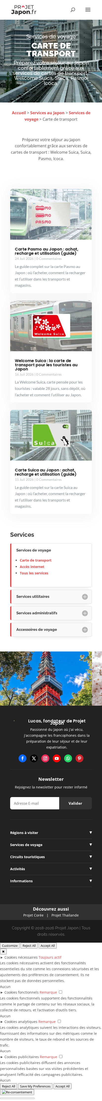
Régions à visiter (24, 832)
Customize (10, 945)
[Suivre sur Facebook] (22, 758)
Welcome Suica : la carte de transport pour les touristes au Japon (46, 365)
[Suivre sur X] (34, 758)
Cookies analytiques (20, 1021)
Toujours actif (50, 957)
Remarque (48, 992)
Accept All (48, 945)
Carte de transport (35, 560)
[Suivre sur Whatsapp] (68, 758)
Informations (21, 881)
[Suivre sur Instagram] (45, 758)
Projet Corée (33, 915)
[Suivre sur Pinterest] (79, 758)
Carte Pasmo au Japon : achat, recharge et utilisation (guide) (46, 251)
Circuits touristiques (27, 856)
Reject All (29, 945)
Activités (17, 869)
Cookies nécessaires (21, 957)
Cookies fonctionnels (21, 992)
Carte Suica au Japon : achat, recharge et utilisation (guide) (45, 472)
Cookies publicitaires (21, 1056)
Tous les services (34, 573)
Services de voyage (26, 844)
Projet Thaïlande (65, 915)
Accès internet (32, 566)
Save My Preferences (35, 1086)
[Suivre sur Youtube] (57, 758)
